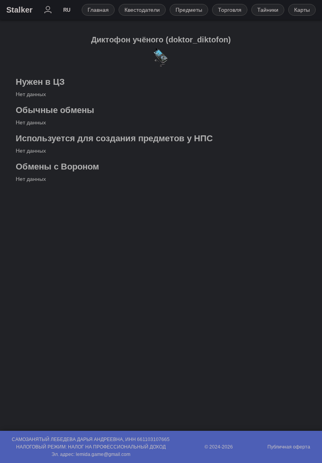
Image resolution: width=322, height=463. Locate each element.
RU (66, 10)
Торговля (230, 10)
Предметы (189, 10)
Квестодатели (142, 10)
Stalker (19, 9)
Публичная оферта (288, 447)
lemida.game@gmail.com (103, 454)
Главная (98, 10)
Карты (302, 10)
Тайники (267, 10)
